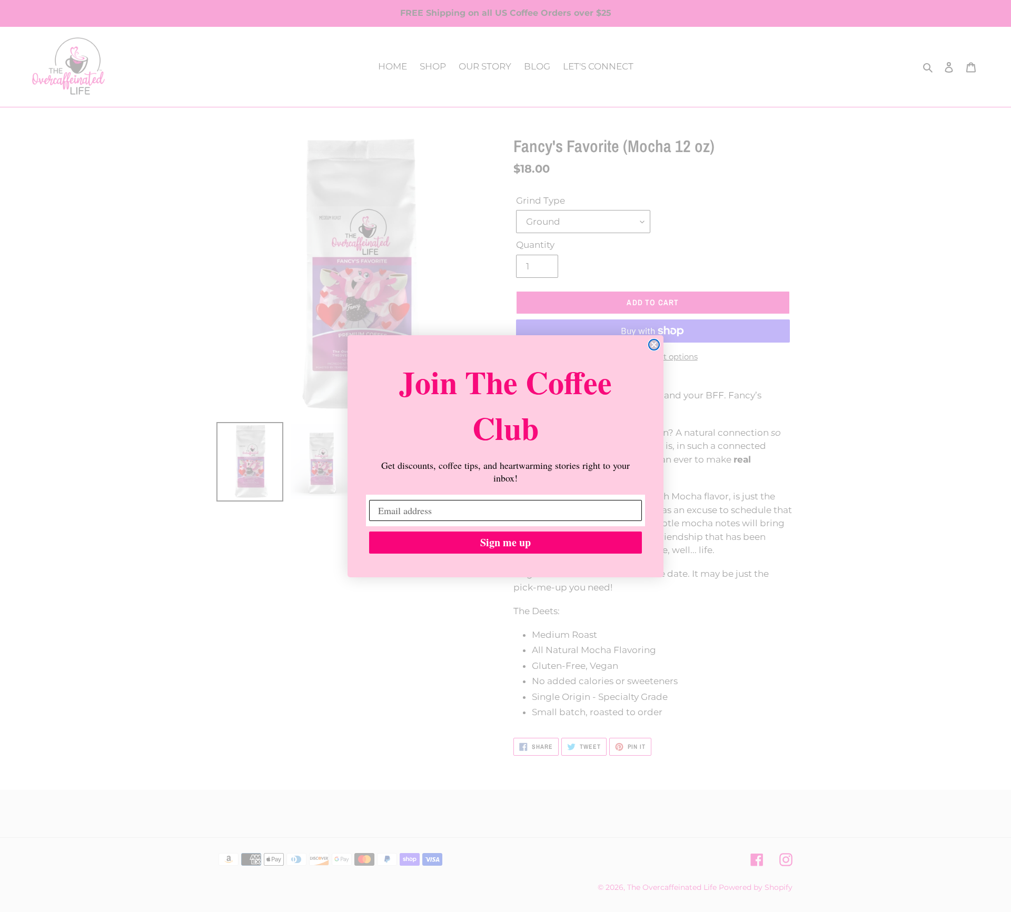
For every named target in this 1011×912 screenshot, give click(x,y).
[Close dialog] (654, 344)
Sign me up (505, 542)
